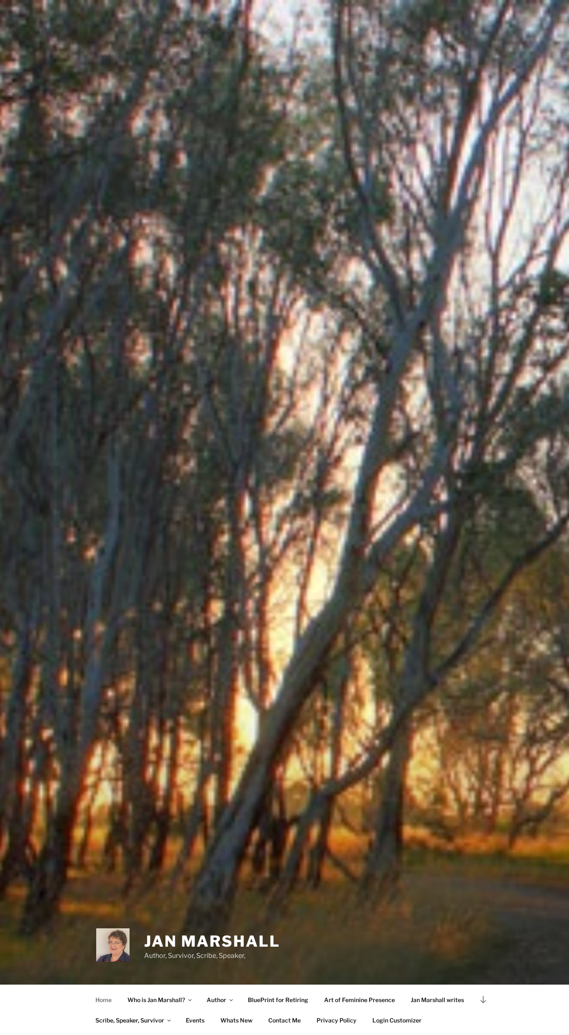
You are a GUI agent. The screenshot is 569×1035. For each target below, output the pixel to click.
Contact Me (284, 1020)
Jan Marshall (212, 941)
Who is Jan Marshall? (156, 999)
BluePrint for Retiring (278, 999)
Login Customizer (397, 1020)
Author (216, 999)
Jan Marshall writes (437, 999)
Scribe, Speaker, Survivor (129, 1020)
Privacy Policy (337, 1020)
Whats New (236, 1020)
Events (195, 1020)
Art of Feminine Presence (359, 999)
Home (103, 999)
